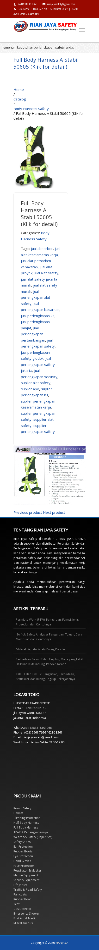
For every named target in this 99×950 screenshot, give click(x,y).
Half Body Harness (26, 823)
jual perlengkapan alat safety (35, 297)
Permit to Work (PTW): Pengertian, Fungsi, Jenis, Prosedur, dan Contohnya (47, 622)
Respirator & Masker (27, 870)
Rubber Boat (22, 899)
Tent (16, 904)
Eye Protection (23, 856)
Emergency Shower (26, 913)
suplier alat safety (35, 382)
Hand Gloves (22, 861)
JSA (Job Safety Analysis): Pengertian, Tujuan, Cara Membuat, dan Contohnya (49, 636)
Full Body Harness (25, 827)
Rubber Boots (22, 851)
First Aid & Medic (24, 918)
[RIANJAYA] (24, 26)
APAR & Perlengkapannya (30, 832)
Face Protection (24, 866)
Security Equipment (26, 880)
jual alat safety (46, 273)
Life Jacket (20, 885)
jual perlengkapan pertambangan (33, 334)
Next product (54, 512)
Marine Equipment (25, 875)
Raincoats (20, 894)
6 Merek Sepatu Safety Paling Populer (41, 649)
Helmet (18, 813)
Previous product (27, 512)
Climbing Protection (26, 818)
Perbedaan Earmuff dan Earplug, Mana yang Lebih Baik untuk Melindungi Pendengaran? (50, 661)
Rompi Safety (22, 808)
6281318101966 (28, 4)
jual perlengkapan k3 (38, 315)
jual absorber (42, 248)
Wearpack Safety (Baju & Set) (32, 837)
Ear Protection (23, 847)
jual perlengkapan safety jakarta (38, 364)
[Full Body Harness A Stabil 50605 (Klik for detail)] (35, 123)
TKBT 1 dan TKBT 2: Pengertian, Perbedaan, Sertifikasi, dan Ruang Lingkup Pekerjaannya (45, 676)
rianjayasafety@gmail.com (61, 4)
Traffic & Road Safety (27, 890)
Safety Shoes (22, 842)
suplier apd (30, 389)
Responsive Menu (82, 30)
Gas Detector (22, 909)
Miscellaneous (23, 923)
